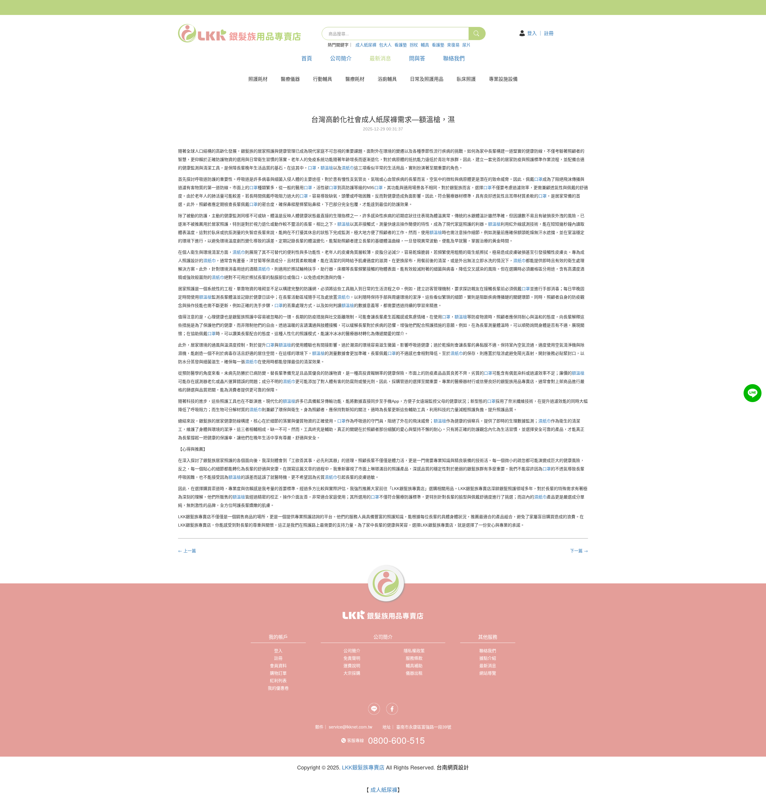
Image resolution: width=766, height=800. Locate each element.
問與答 (417, 58)
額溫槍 (326, 167)
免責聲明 (352, 658)
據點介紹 (487, 658)
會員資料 (278, 665)
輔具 (425, 45)
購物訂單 (278, 673)
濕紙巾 (347, 167)
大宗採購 (352, 673)
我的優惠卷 (278, 688)
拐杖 (414, 45)
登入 (532, 33)
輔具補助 (414, 665)
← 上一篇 (187, 550)
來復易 (453, 45)
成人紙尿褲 (365, 45)
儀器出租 (414, 673)
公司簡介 (341, 58)
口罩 (312, 167)
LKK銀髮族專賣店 (363, 767)
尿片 (466, 45)
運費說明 (352, 665)
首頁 (306, 58)
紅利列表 (278, 680)
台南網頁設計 (453, 767)
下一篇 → (579, 550)
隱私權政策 (414, 650)
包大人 (385, 45)
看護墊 (400, 45)
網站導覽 (487, 673)
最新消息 (380, 58)
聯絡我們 (454, 58)
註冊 (549, 33)
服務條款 (414, 658)
